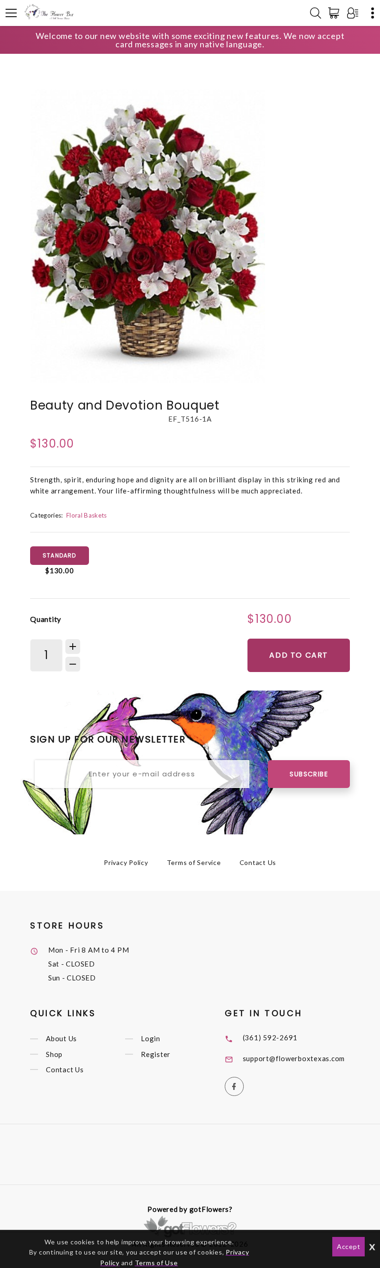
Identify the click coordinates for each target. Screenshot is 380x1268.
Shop (54, 1054)
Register (156, 1054)
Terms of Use (156, 1263)
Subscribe (309, 774)
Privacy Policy (126, 862)
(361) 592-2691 (270, 1037)
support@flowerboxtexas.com (294, 1058)
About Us (61, 1039)
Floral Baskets (86, 515)
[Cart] (335, 13)
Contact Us (258, 862)
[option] (148, 236)
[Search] (316, 13)
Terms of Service (194, 862)
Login (150, 1039)
